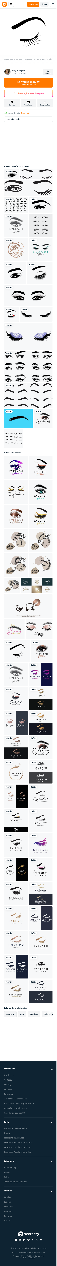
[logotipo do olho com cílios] (11, 172)
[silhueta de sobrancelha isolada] (18, 508)
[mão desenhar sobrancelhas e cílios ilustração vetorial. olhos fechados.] (17, 862)
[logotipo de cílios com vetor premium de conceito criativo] (28, 818)
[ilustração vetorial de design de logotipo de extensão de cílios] (16, 299)
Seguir (48, 73)
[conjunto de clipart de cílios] (33, 528)
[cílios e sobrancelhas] (11, 389)
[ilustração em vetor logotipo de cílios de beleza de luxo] (16, 251)
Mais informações (13, 117)
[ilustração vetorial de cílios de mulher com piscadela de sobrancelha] (28, 197)
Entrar (44, 4)
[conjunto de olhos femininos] (16, 214)
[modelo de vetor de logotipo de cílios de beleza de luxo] (16, 324)
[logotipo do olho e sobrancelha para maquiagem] (16, 230)
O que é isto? (25, 113)
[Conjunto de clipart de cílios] (16, 275)
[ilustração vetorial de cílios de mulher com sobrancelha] (20, 183)
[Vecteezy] (4, 4)
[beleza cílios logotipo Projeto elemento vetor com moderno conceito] (20, 797)
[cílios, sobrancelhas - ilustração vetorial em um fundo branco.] (17, 883)
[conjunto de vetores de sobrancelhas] (28, 485)
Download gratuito (28, 83)
